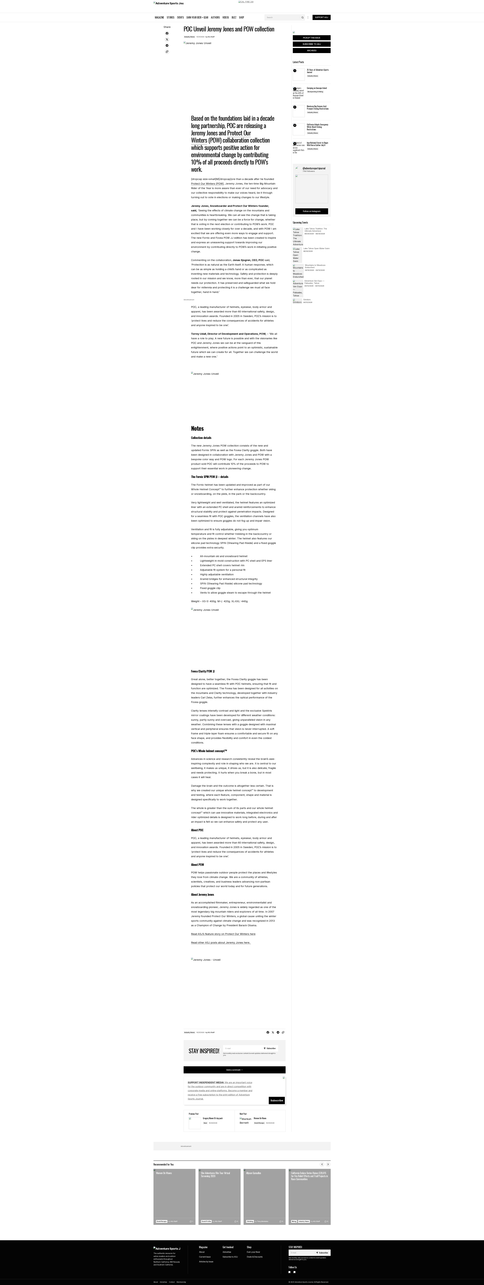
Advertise (227, 1252)
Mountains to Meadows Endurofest (315, 266)
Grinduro (307, 299)
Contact (172, 1282)
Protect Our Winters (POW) (207, 183)
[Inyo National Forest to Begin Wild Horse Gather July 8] (299, 148)
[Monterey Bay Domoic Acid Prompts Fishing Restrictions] (299, 111)
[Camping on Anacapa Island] (299, 93)
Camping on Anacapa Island (317, 88)
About (201, 1252)
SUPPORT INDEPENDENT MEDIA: (220, 1090)
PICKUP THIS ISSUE (311, 37)
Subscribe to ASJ (230, 1256)
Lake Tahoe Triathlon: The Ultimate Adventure (315, 229)
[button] (308, 17)
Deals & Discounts (254, 1256)
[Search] (302, 17)
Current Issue (205, 1256)
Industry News (189, 37)
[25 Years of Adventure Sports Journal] (299, 75)
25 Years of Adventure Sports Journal (318, 71)
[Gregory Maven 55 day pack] (209, 1121)
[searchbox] (282, 17)
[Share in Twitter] (167, 39)
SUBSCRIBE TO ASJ (312, 44)
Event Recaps (259, 1123)
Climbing (250, 1221)
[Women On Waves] (174, 1197)
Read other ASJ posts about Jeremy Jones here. (221, 942)
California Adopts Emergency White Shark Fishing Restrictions (317, 127)
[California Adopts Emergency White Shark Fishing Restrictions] (299, 129)
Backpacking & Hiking (315, 92)
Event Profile (206, 1221)
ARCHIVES (311, 50)
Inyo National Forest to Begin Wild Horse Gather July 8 (317, 144)
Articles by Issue (206, 1261)
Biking (294, 1221)
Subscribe (277, 1100)
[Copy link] (167, 52)
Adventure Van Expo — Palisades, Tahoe (314, 282)
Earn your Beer (253, 1252)
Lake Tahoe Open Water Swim (316, 248)
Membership (181, 1282)
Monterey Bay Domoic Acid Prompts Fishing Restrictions (318, 107)
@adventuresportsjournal (314, 168)
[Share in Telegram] (167, 46)
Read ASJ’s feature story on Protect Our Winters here (223, 933)
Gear (205, 1123)
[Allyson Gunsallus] (265, 1197)
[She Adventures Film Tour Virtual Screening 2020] (220, 1197)
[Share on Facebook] (167, 33)
